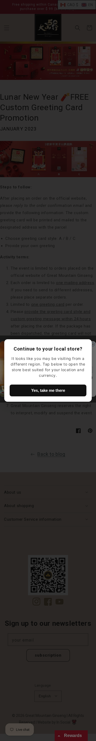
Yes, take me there (48, 390)
